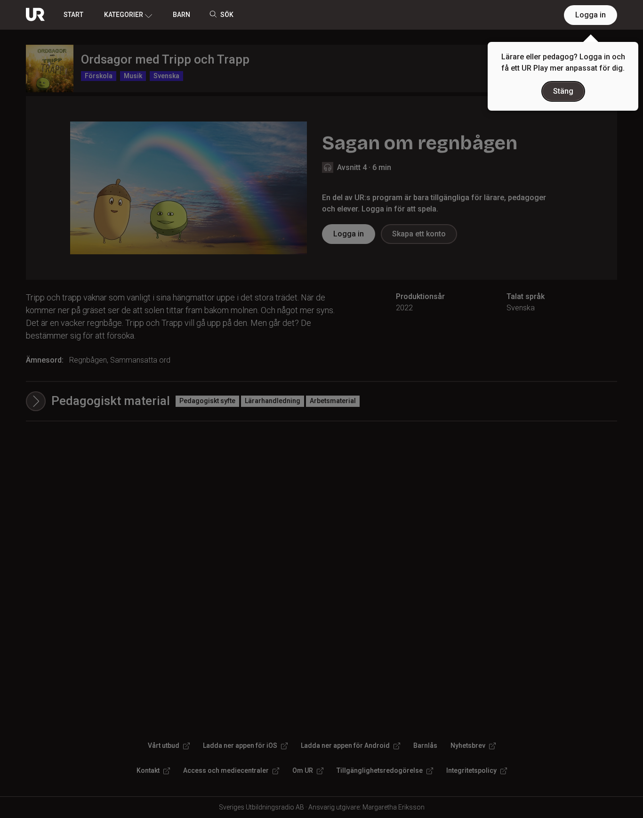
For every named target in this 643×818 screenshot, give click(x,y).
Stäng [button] (563, 91)
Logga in (590, 14)
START (73, 14)
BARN (181, 14)
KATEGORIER (123, 14)
